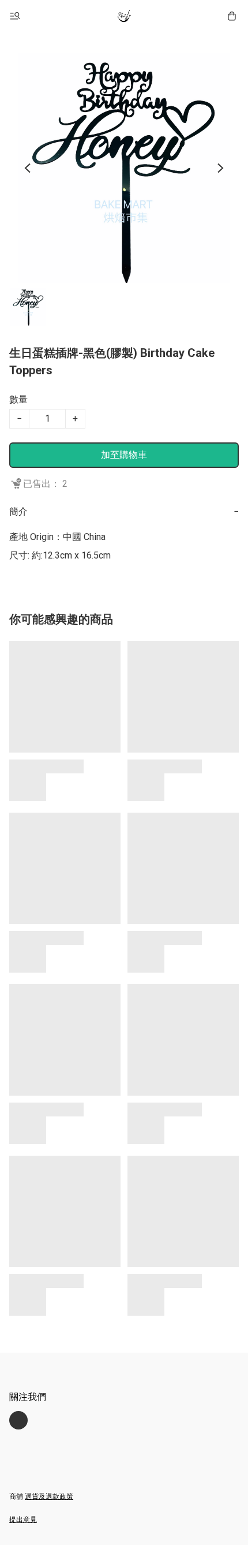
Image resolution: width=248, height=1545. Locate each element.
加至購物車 (124, 454)
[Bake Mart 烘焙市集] (124, 16)
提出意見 (23, 1520)
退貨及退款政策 (49, 1496)
